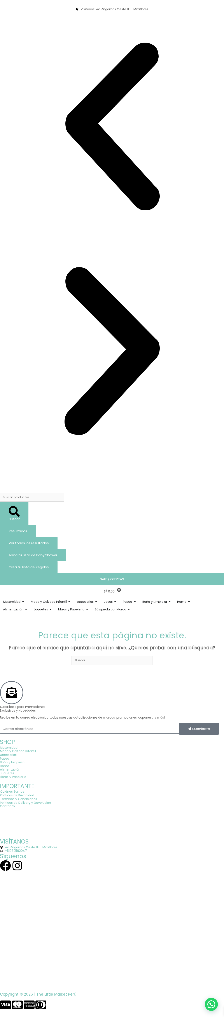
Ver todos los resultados (29, 543)
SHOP (7, 742)
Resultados (18, 531)
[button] (112, 127)
